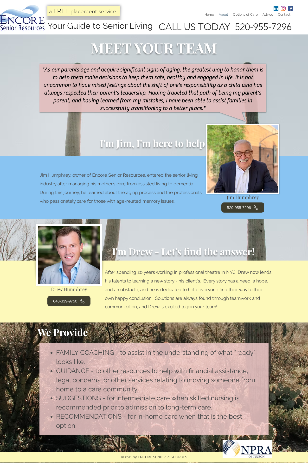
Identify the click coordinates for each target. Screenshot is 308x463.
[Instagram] (283, 8)
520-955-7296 (263, 27)
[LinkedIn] (276, 8)
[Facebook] (290, 8)
